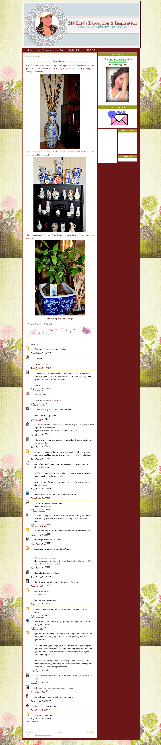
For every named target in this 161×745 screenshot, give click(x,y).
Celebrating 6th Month (72, 561)
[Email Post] (50, 324)
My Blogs (60, 50)
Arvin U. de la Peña (38, 535)
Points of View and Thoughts (75, 455)
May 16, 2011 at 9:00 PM (40, 534)
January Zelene (37, 544)
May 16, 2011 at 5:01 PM (40, 509)
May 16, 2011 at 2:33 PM (40, 497)
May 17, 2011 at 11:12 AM (41, 691)
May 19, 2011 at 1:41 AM (40, 709)
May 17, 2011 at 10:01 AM (41, 670)
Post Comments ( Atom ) (43, 735)
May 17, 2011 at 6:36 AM (40, 615)
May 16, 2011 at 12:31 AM (41, 367)
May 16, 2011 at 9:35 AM (40, 434)
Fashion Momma (37, 353)
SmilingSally (36, 405)
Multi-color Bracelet (45, 563)
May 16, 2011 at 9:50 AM (40, 446)
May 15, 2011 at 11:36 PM (41, 352)
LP (32, 489)
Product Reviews (75, 50)
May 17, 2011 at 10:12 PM (41, 700)
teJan (33, 683)
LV (32, 435)
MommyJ (34, 390)
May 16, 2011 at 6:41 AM (40, 419)
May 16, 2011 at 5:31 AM (40, 403)
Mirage (64, 349)
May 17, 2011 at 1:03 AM (40, 585)
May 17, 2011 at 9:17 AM (40, 627)
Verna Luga (35, 617)
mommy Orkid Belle (39, 368)
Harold (34, 344)
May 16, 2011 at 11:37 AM (41, 458)
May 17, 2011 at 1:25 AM (40, 603)
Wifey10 (34, 420)
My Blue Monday (49, 400)
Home (29, 50)
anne (33, 447)
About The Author (44, 50)
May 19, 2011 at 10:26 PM (41, 718)
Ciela (33, 604)
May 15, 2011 (87, 561)
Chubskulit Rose (37, 526)
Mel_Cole (35, 577)
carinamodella (36, 692)
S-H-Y (33, 671)
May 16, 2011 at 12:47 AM (41, 388)
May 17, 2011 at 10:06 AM (41, 682)
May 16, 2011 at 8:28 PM (40, 524)
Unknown (35, 586)
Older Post (90, 732)
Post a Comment (32, 721)
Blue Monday (42, 364)
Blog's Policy (91, 50)
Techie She (35, 459)
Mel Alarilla (35, 511)
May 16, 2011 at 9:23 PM (40, 567)
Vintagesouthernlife (38, 498)
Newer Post (29, 732)
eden (33, 568)
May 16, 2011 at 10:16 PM (41, 576)
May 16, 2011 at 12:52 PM (41, 488)
